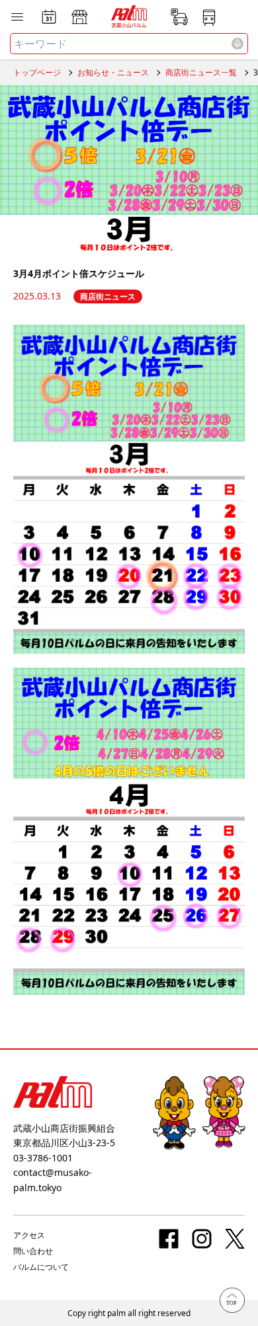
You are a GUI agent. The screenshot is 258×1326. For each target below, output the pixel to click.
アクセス (29, 1235)
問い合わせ (33, 1251)
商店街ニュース (108, 296)
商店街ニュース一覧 (201, 72)
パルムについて (41, 1266)
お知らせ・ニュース (113, 72)
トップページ (37, 72)
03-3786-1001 (43, 1157)
